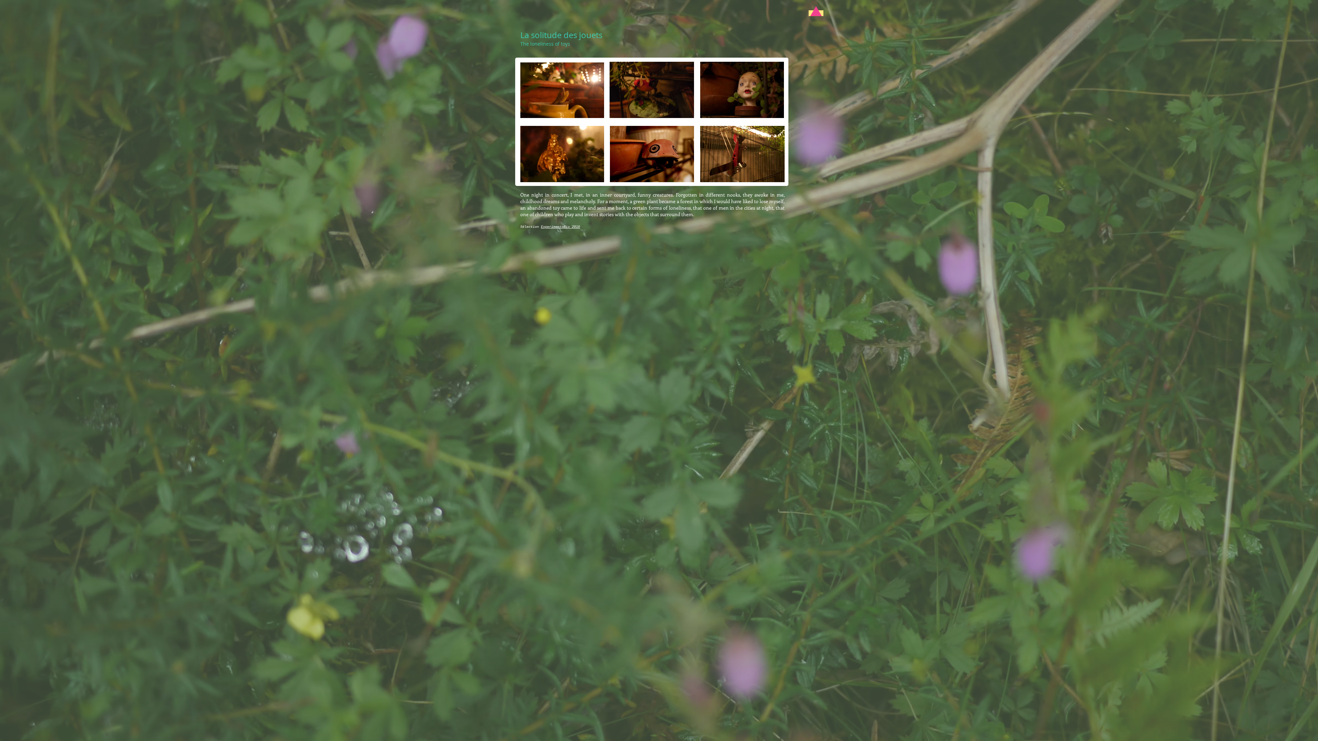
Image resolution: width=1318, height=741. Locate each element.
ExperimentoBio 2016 (560, 227)
